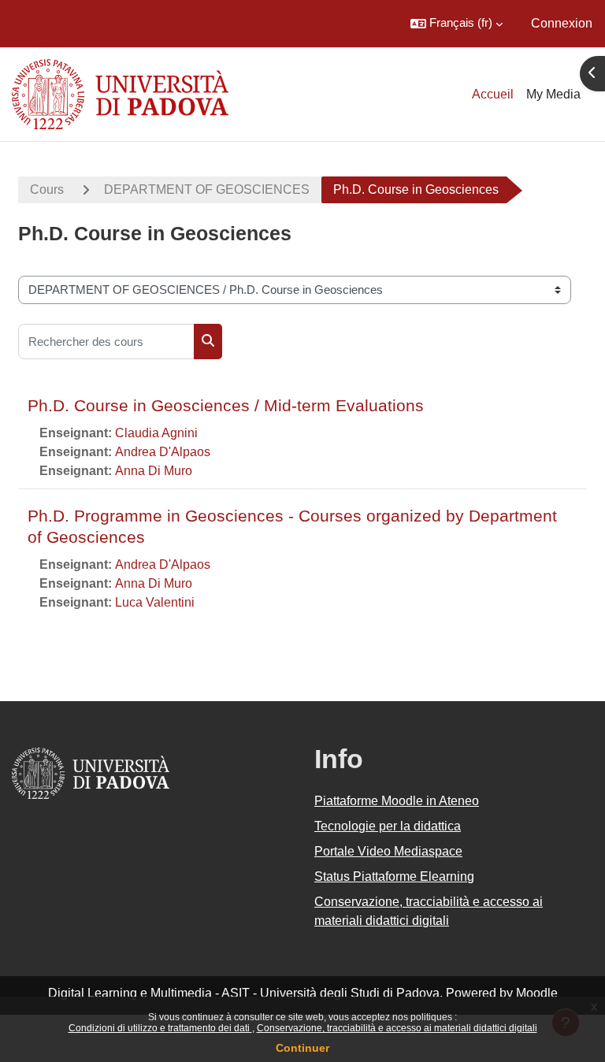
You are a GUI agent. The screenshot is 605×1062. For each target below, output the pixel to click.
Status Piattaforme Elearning (394, 876)
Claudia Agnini (156, 433)
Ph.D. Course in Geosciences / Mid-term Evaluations (226, 405)
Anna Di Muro (153, 470)
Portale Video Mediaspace (388, 851)
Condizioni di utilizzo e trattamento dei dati (160, 1028)
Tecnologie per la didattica (387, 826)
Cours (47, 189)
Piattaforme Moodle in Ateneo (396, 801)
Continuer (302, 1048)
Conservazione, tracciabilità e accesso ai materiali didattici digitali (397, 1028)
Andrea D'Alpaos (162, 452)
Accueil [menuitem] (493, 94)
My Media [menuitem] (553, 94)
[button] (456, 23)
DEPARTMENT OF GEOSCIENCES (207, 189)
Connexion (561, 23)
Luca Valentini (155, 602)
